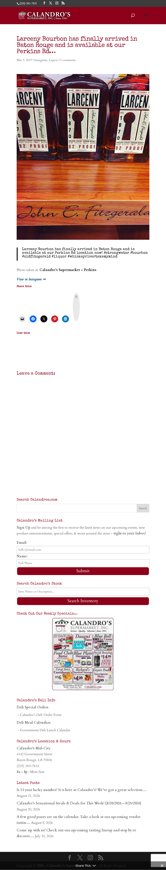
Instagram (40, 60)
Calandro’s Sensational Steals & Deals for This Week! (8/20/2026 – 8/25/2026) (79, 803)
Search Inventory (82, 601)
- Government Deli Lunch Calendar (43, 730)
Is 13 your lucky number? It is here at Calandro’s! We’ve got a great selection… (82, 790)
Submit (82, 571)
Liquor (53, 60)
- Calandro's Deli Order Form (39, 714)
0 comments (68, 60)
